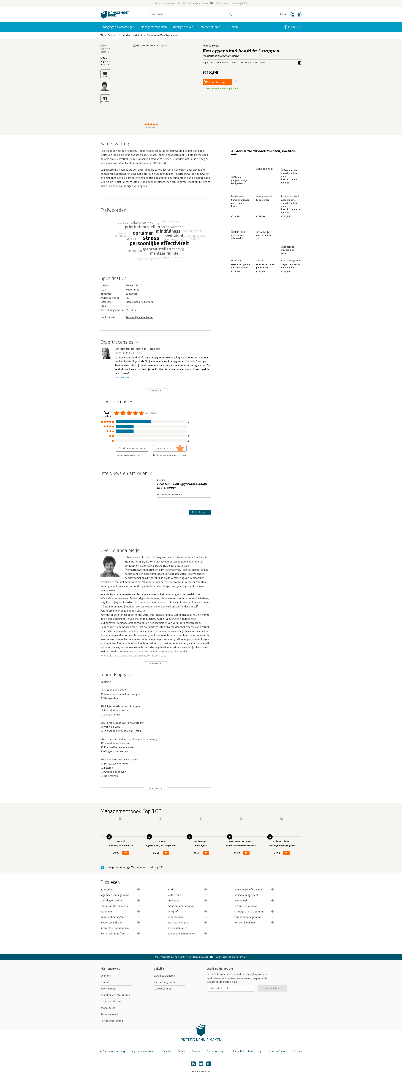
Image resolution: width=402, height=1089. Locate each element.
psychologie (241, 900)
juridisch (172, 889)
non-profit (173, 911)
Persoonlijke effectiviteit (130, 35)
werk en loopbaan (244, 922)
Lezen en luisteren (111, 1001)
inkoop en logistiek (111, 922)
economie (106, 911)
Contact (104, 982)
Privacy (181, 1051)
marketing (173, 900)
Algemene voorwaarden (144, 1051)
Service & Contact (277, 1051)
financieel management (114, 917)
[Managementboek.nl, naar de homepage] (114, 18)
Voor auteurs (107, 1007)
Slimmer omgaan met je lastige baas (240, 203)
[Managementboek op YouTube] (201, 1063)
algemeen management (114, 895)
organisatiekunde (178, 922)
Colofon (167, 1051)
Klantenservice (110, 968)
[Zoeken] (230, 14)
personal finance (177, 928)
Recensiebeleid (109, 1014)
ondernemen (175, 917)
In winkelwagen (218, 81)
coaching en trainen (111, 900)
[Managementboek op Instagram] (208, 1063)
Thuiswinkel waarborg (114, 1051)
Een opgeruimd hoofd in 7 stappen (163, 35)
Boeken (111, 35)
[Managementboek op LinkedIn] (193, 1063)
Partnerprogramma (111, 1020)
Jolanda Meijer (211, 45)
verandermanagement (247, 917)
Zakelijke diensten (164, 975)
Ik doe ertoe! (263, 200)
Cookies (196, 1051)
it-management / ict (112, 933)
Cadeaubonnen (163, 988)
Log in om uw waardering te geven (169, 455)
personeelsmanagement (182, 933)
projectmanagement (246, 895)
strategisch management (249, 911)
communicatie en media (114, 906)
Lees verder (121, 377)
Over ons (105, 975)
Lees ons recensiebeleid (128, 455)
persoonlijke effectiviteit (248, 889)
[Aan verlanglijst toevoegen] (237, 82)
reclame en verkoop (245, 906)
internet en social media (114, 928)
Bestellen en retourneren (115, 995)
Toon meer (154, 391)
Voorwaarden (108, 988)
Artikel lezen (198, 512)
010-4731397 (295, 27)
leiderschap (174, 895)
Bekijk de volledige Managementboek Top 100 (135, 867)
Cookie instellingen (216, 1051)
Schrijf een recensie (130, 448)
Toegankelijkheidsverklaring (247, 1051)
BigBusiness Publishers (139, 301)
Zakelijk (159, 968)
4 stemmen (149, 127)
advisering (106, 889)
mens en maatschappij (181, 906)
